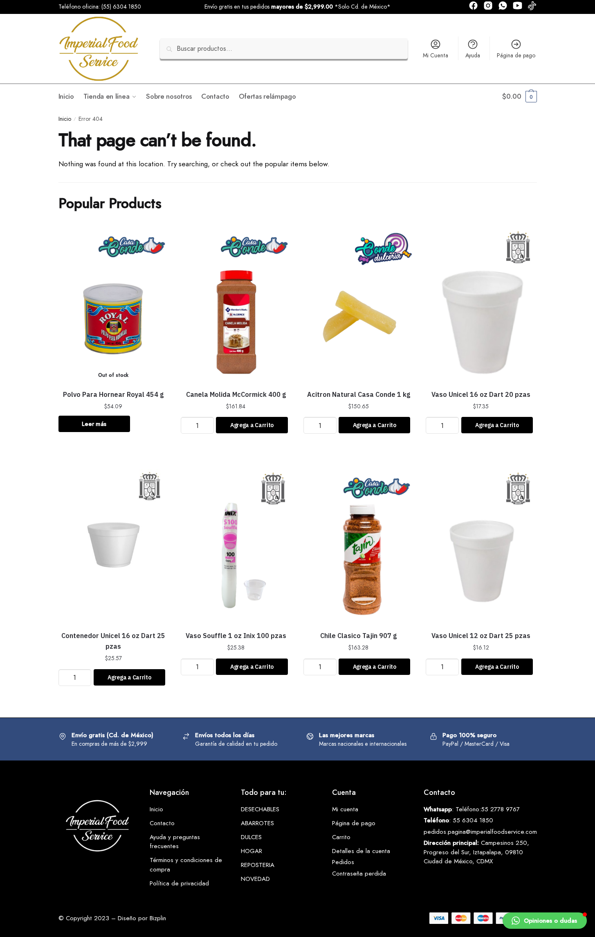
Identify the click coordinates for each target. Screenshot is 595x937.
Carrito (341, 837)
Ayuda (472, 55)
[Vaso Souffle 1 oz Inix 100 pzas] (236, 545)
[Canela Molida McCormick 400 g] (236, 304)
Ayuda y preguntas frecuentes (175, 842)
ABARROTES (257, 823)
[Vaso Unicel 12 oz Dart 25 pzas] (481, 545)
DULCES (251, 837)
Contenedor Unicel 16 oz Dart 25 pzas (113, 640)
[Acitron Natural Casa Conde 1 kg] (358, 304)
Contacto (162, 823)
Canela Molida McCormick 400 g (236, 394)
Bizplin (158, 918)
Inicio (64, 119)
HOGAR (251, 851)
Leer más (94, 424)
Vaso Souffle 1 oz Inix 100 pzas (236, 635)
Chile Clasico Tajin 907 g (358, 635)
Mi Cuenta (435, 55)
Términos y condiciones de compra (186, 865)
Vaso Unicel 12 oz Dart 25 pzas (480, 635)
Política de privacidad (179, 883)
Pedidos (343, 862)
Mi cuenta (345, 809)
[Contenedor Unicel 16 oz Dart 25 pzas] (113, 545)
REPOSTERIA (257, 864)
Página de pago (516, 55)
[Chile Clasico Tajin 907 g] (358, 545)
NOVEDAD (255, 878)
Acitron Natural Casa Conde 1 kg (358, 394)
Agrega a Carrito (252, 425)
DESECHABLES (260, 809)
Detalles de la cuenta (361, 851)
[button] (545, 920)
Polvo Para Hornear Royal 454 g (113, 394)
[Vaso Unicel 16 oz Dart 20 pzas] (481, 304)
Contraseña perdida (359, 873)
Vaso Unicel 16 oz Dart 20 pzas (480, 394)
